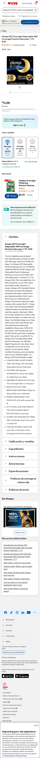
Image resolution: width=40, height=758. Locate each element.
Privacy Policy (9, 756)
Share (34, 45)
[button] (31, 161)
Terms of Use (21, 756)
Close (36, 725)
